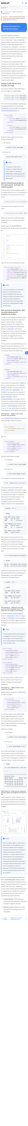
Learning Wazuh (7, 11)
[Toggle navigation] (25, 3)
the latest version (13, 20)
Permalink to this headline (24, 27)
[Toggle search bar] (22, 3)
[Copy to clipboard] (25, 95)
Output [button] (8, 513)
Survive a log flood (5, 918)
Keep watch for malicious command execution (16, 918)
